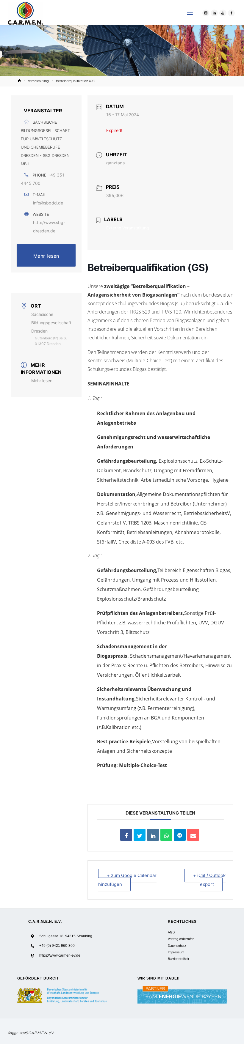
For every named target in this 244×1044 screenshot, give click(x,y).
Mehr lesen (46, 256)
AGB (171, 932)
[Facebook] (231, 13)
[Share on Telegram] (180, 835)
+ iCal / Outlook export (209, 880)
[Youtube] (222, 13)
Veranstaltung (38, 81)
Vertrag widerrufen (181, 939)
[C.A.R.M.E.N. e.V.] (25, 13)
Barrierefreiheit (178, 958)
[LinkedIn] (214, 13)
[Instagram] (205, 13)
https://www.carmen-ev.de (59, 955)
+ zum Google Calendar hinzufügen (127, 880)
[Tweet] (140, 835)
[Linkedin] (153, 835)
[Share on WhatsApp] (166, 835)
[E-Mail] (193, 835)
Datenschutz (177, 945)
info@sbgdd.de (48, 202)
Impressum (176, 952)
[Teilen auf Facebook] (126, 835)
